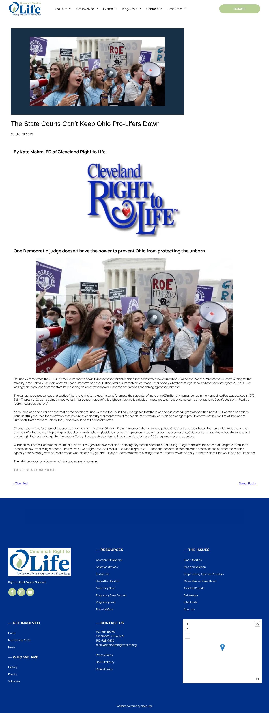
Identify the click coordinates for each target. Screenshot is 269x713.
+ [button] (187, 623)
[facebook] (12, 592)
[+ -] (222, 651)
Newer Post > (247, 483)
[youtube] (30, 592)
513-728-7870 (105, 640)
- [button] (187, 628)
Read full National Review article (34, 470)
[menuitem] (63, 8)
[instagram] (21, 592)
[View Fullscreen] (187, 635)
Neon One (146, 706)
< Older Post (20, 483)
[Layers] (257, 623)
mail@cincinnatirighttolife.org (116, 645)
